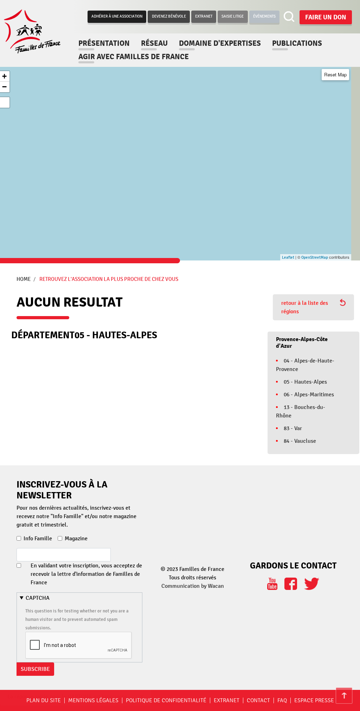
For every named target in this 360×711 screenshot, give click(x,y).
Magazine (76, 538)
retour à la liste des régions (304, 307)
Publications (297, 43)
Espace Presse (314, 700)
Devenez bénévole (169, 16)
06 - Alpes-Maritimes (309, 394)
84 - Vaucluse (300, 441)
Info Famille (38, 538)
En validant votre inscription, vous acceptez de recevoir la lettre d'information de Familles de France (86, 574)
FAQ (282, 700)
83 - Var (293, 428)
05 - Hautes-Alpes (305, 381)
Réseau (154, 43)
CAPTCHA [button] (38, 598)
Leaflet (288, 257)
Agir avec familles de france (133, 56)
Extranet (203, 16)
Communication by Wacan (192, 586)
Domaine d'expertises (220, 43)
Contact (258, 700)
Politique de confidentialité (166, 700)
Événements (264, 16)
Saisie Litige (232, 16)
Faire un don (325, 17)
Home (24, 279)
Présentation (104, 43)
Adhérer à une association (116, 16)
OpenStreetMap (314, 257)
